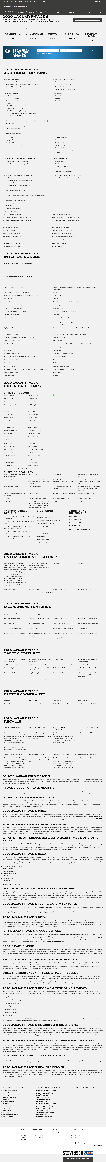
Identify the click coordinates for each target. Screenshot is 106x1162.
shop (30, 1035)
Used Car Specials (7, 1095)
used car (59, 976)
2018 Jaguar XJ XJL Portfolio (44, 1116)
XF (22, 1132)
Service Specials (7, 1107)
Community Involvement (9, 1092)
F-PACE (23, 1134)
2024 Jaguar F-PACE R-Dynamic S (45, 1107)
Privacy (40, 1145)
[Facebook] (76, 1143)
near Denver (44, 802)
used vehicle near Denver (23, 892)
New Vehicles (21, 11)
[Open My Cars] (103, 9)
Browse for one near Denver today (12, 884)
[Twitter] (81, 1143)
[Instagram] (78, 1143)
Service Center (7, 1110)
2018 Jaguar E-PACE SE (42, 1101)
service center (43, 1074)
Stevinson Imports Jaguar (9, 1097)
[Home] (6, 11)
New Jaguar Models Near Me (10, 1114)
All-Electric (32, 11)
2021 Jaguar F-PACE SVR (43, 1099)
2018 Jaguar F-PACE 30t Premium (45, 1094)
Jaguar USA (71, 1145)
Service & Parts (71, 11)
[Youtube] (84, 1143)
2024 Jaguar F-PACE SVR (43, 1097)
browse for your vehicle (43, 951)
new (54, 976)
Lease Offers (6, 1103)
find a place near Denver (41, 926)
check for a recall (90, 922)
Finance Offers (7, 1099)
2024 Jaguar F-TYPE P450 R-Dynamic (46, 1103)
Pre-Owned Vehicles (39, 1135)
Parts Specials (6, 1105)
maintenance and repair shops (70, 934)
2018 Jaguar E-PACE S (42, 1095)
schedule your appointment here (55, 941)
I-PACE (23, 1137)
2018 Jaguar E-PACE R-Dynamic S (45, 1105)
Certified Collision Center (87, 11)
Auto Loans (6, 1112)
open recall (25, 920)
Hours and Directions (8, 1101)
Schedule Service (76, 1132)
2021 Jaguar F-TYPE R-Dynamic (44, 1092)
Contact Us (20, 1145)
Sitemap (61, 1145)
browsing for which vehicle (78, 831)
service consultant (70, 983)
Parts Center (75, 1137)
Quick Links (99, 1)
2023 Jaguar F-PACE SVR (43, 1108)
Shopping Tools (59, 11)
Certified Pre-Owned (39, 1134)
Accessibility (85, 1145)
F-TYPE (23, 1139)
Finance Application (58, 1132)
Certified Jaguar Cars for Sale (11, 1090)
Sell (49, 11)
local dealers (75, 1070)
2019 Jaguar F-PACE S (42, 1110)
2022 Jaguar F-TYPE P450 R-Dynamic (46, 1090)
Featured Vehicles (38, 1137)
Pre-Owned (41, 11)
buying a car (99, 818)
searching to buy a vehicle (45, 907)
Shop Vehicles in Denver (87, 20)
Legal (50, 1145)
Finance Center (57, 1134)
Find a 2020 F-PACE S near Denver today (31, 806)
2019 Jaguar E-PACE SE (42, 1114)
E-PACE (23, 1135)
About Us (101, 11)
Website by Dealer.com (100, 1145)
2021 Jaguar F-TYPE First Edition (45, 1112)
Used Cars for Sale (8, 1116)
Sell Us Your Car (7, 1108)
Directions (7, 1145)
